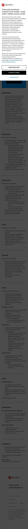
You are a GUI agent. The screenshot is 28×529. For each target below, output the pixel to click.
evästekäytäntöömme (15, 60)
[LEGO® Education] (7, 5)
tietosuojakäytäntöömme (8, 62)
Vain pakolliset (14, 67)
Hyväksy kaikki (14, 72)
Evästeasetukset (14, 77)
